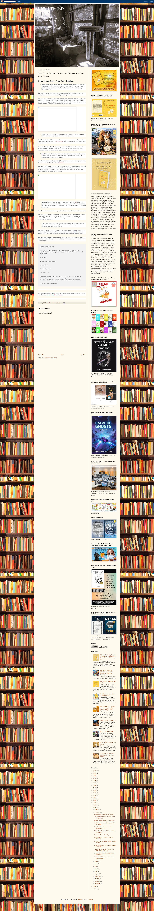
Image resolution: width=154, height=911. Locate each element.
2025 (94, 886)
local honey (59, 141)
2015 (94, 785)
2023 (94, 805)
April (96, 864)
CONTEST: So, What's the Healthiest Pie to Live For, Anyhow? (107, 755)
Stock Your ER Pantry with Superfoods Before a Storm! (104, 857)
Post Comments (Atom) (51, 357)
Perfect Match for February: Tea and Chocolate (103, 838)
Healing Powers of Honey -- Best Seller (104, 820)
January (97, 809)
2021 (94, 800)
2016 (94, 788)
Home (62, 355)
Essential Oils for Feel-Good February (104, 814)
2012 (94, 778)
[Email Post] (64, 303)
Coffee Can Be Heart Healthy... (102, 835)
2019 (94, 795)
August (97, 874)
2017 (94, 790)
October (97, 878)
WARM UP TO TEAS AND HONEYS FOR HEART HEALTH (104, 849)
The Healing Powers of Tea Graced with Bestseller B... (104, 817)
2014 (94, 783)
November (97, 881)
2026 (94, 889)
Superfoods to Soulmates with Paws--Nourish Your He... (103, 827)
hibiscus (61, 162)
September (97, 876)
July (96, 871)
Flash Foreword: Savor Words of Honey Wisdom (107, 694)
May (96, 866)
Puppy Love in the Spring (106, 731)
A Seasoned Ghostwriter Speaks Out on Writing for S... (104, 853)
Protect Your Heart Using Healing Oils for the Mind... (105, 842)
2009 (94, 771)
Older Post (82, 355)
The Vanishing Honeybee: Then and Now (108, 682)
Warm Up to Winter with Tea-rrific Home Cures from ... (104, 831)
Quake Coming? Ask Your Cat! (108, 720)
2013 (94, 780)
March (96, 861)
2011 (94, 776)
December (97, 883)
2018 (94, 793)
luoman (80, 899)
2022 (94, 802)
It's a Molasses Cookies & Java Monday (108, 743)
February (97, 812)
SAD (76, 202)
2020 (94, 797)
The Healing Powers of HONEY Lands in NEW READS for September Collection (106, 673)
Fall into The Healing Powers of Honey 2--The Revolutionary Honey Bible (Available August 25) (108, 657)
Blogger (91, 899)
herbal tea (76, 232)
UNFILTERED (51, 8)
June (96, 869)
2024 (94, 807)
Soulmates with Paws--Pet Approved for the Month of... (104, 823)
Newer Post (41, 355)
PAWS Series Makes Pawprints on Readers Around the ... (105, 845)
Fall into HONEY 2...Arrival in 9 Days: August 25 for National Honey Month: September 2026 (107, 709)
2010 (94, 773)
